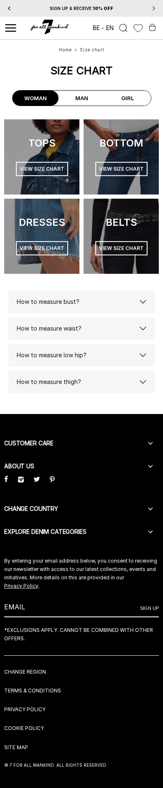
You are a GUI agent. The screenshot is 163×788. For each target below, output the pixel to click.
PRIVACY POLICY (25, 709)
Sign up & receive (81, 8)
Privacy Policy (21, 586)
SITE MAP (16, 747)
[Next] (154, 8)
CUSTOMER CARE (28, 443)
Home (65, 49)
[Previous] (9, 8)
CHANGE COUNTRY (31, 508)
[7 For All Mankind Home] (50, 28)
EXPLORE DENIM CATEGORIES (45, 531)
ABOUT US (19, 466)
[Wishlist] (138, 28)
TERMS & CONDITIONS (32, 690)
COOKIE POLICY (24, 728)
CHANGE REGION (25, 672)
